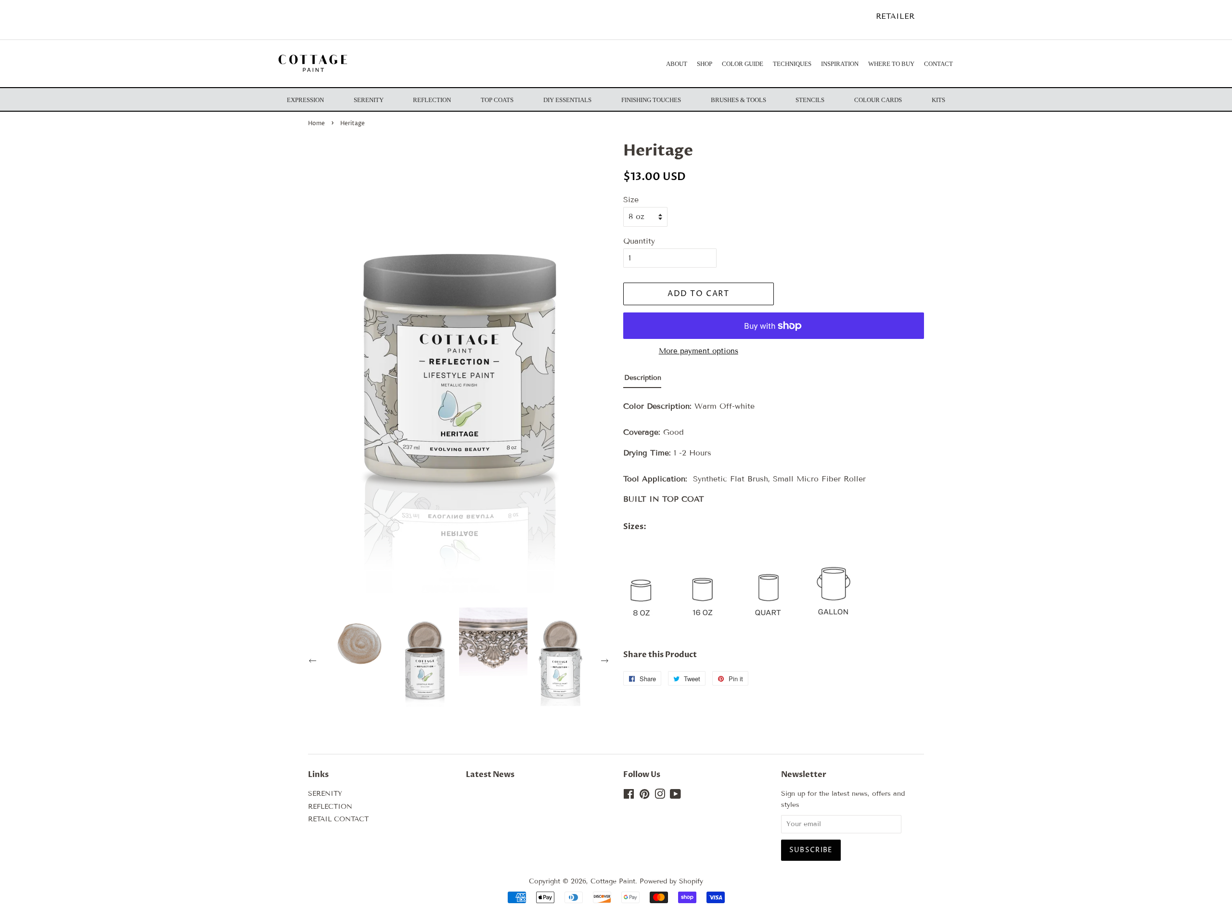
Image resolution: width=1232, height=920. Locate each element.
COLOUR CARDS (878, 100)
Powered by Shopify (671, 881)
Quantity (639, 241)
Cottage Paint (612, 881)
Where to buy (891, 63)
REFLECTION (330, 807)
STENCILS (810, 100)
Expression (305, 100)
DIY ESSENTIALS (567, 100)
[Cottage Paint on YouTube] (675, 796)
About (676, 63)
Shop (704, 63)
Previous (314, 662)
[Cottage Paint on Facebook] (628, 796)
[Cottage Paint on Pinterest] (644, 796)
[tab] (642, 380)
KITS (938, 100)
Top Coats (497, 100)
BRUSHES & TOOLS (738, 100)
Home (316, 123)
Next (606, 662)
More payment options (698, 351)
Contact (938, 63)
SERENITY (325, 794)
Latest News (490, 774)
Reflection (432, 100)
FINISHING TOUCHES (651, 100)
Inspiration (840, 63)
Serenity (369, 100)
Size (631, 199)
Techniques (792, 63)
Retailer (895, 16)
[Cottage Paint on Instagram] (659, 796)
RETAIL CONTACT (338, 819)
